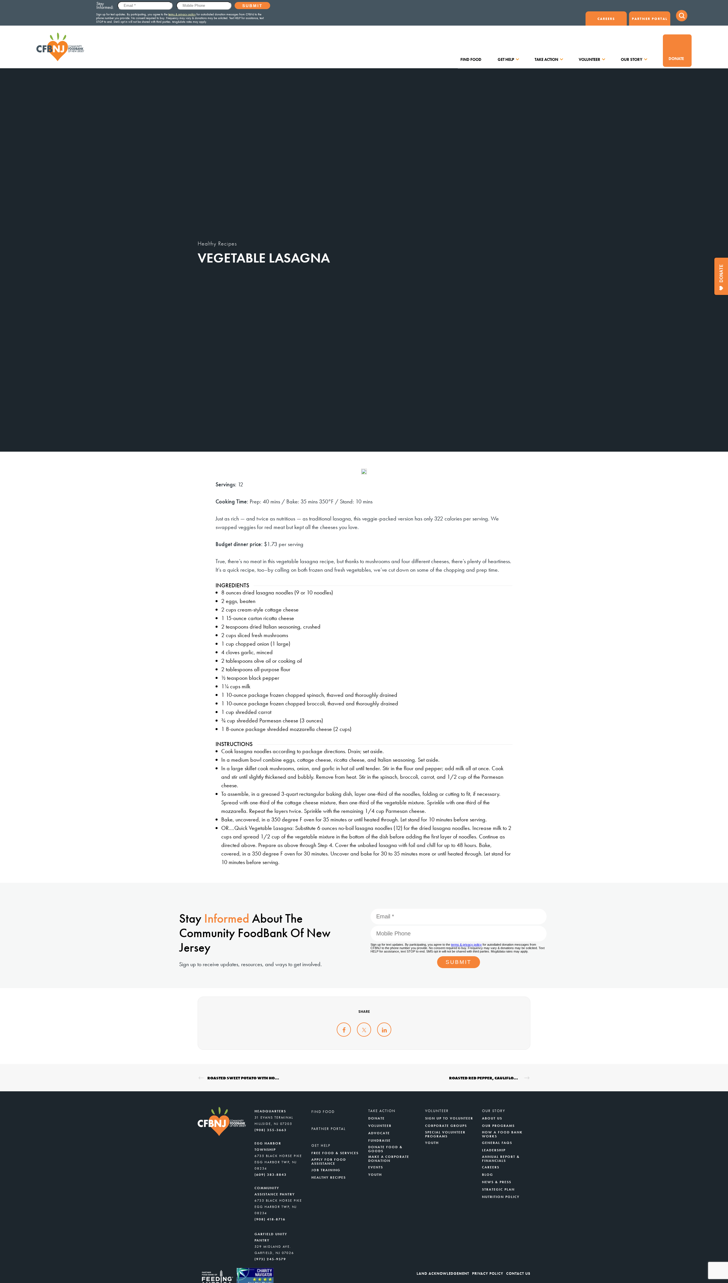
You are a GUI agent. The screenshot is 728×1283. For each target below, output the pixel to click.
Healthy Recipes (217, 243)
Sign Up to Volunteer (449, 1118)
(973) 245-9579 (270, 1259)
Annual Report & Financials (501, 1158)
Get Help (506, 59)
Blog (487, 1174)
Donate (676, 58)
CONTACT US (518, 1273)
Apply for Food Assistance (328, 1161)
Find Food (470, 59)
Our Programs (498, 1125)
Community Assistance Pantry (275, 1191)
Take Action (546, 59)
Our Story (631, 59)
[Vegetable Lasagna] (344, 1029)
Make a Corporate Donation (388, 1158)
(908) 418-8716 (270, 1219)
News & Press (496, 1182)
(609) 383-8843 (271, 1174)
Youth (375, 1174)
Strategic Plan (498, 1189)
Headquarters (270, 1111)
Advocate (379, 1133)
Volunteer (589, 59)
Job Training (325, 1170)
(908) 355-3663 (271, 1130)
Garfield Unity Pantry (271, 1237)
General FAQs (497, 1143)
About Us (492, 1118)
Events (375, 1167)
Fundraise (379, 1140)
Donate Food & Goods (385, 1149)
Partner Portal (649, 18)
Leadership (494, 1150)
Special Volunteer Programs (445, 1134)
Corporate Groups (446, 1125)
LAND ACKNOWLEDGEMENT (443, 1273)
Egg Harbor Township (268, 1146)
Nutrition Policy (501, 1197)
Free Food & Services (335, 1153)
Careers (606, 18)
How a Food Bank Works (502, 1134)
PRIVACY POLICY (487, 1273)
